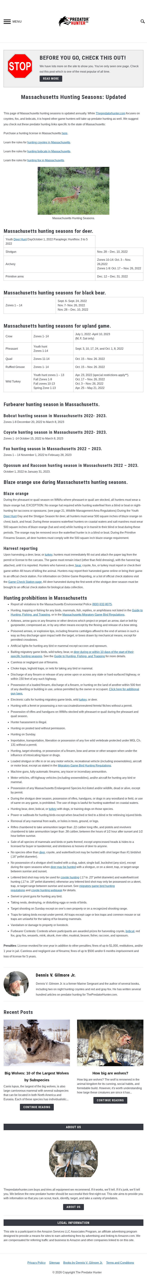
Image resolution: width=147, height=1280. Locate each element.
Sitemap (54, 1262)
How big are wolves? (110, 1073)
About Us (73, 1207)
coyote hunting (70, 877)
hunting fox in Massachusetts (45, 160)
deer (42, 852)
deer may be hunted (63, 867)
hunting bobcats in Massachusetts (48, 151)
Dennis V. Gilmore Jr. (56, 975)
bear (78, 565)
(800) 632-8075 (102, 604)
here (64, 133)
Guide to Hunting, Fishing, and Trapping (79, 656)
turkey (48, 554)
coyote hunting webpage (46, 890)
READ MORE (51, 78)
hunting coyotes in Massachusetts (48, 142)
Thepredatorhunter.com (110, 113)
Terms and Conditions (120, 1262)
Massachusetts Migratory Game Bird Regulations (93, 614)
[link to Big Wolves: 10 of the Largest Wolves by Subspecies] (37, 1043)
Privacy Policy (36, 1262)
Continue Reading (36, 1107)
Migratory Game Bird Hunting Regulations (84, 765)
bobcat (130, 931)
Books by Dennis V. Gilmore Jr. (83, 1262)
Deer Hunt (20, 239)
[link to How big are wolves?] (110, 1043)
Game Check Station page (25, 581)
